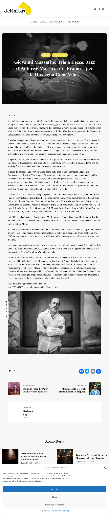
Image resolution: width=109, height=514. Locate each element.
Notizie (33, 22)
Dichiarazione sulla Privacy (60, 511)
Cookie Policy (44, 511)
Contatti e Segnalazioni (52, 22)
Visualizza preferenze (54, 505)
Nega (54, 497)
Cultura (25, 450)
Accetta (54, 489)
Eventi (46, 55)
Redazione (43, 82)
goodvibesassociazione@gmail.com (49, 124)
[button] (104, 467)
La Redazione (72, 22)
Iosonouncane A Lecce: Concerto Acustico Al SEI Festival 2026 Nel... (33, 456)
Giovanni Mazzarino (17, 194)
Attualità (80, 452)
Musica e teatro (60, 55)
